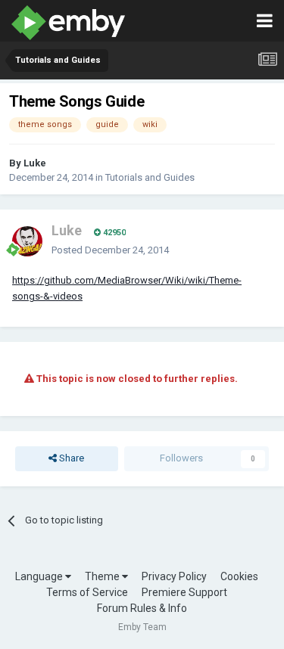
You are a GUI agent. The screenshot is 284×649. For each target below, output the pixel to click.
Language (40, 576)
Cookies (239, 576)
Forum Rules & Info (142, 608)
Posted (110, 250)
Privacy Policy (174, 576)
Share (70, 458)
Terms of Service (87, 592)
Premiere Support (184, 592)
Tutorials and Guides (150, 177)
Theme (103, 576)
